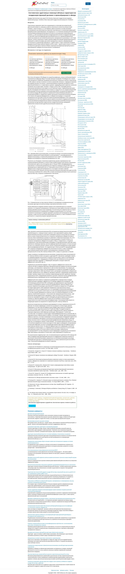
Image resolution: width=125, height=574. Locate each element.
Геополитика (81, 49)
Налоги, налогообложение (85, 132)
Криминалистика (83, 90)
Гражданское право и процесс (86, 52)
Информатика (82, 69)
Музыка (81, 128)
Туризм (80, 194)
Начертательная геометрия (84, 136)
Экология (81, 221)
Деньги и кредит (82, 56)
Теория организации (83, 183)
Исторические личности (84, 73)
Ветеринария (81, 39)
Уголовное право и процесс (85, 196)
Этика (80, 232)
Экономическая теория (84, 230)
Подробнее (32, 405)
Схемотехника (82, 177)
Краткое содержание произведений (87, 88)
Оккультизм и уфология (84, 139)
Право (81, 147)
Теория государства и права (85, 181)
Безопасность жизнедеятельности (87, 24)
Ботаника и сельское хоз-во (85, 34)
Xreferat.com (31, 8)
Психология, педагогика (84, 157)
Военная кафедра (83, 41)
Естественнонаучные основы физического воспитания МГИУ (42, 450)
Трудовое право (82, 192)
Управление (81, 198)
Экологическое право (83, 219)
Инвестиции (82, 66)
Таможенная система (84, 179)
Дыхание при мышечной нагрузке (36, 413)
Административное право (85, 13)
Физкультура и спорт (84, 204)
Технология (81, 187)
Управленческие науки (84, 200)
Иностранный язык (83, 68)
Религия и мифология (84, 162)
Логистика (81, 107)
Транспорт (81, 191)
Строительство (83, 175)
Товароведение (82, 189)
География (81, 43)
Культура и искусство (84, 98)
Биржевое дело (82, 32)
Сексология (81, 166)
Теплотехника (82, 185)
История (81, 75)
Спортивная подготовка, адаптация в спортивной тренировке (43, 426)
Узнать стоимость (66, 72)
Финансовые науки (83, 208)
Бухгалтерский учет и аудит (85, 35)
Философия (82, 206)
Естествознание (83, 58)
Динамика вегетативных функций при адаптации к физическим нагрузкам (45, 532)
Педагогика (82, 143)
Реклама (81, 160)
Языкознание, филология (85, 237)
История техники (83, 77)
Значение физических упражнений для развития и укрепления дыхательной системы (48, 554)
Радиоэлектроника (83, 158)
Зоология (81, 62)
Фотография (81, 211)
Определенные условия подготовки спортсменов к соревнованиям (44, 538)
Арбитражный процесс (84, 15)
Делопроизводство (83, 54)
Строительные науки (83, 174)
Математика (82, 111)
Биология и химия (83, 30)
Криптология (81, 94)
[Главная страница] (40, 3)
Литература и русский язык (85, 104)
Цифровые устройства (84, 217)
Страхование (82, 172)
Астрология (81, 18)
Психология (82, 155)
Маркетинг (81, 109)
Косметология (82, 85)
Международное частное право (86, 119)
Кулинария (81, 96)
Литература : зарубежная (85, 102)
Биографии (82, 26)
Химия (81, 213)
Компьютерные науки (83, 83)
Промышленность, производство (87, 153)
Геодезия (81, 45)
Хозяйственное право (83, 215)
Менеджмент (82, 122)
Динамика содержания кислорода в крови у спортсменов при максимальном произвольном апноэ (51, 498)
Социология (82, 168)
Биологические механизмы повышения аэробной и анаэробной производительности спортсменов (51, 464)
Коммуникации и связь (84, 81)
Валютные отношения (84, 37)
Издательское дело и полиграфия (86, 64)
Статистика (81, 170)
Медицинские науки (83, 115)
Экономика (82, 223)
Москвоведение (82, 126)
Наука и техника (83, 134)
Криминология (82, 92)
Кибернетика (81, 79)
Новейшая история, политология (86, 138)
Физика (81, 202)
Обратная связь (55, 570)
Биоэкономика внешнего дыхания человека (38, 421)
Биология (81, 28)
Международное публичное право (86, 117)
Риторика (81, 164)
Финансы (81, 209)
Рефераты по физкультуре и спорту (43, 8)
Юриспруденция (83, 234)
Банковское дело (83, 22)
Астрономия (82, 20)
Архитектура (82, 16)
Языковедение (82, 235)
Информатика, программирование (87, 71)
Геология (81, 47)
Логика (80, 105)
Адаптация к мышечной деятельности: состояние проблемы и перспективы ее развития (49, 434)
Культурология (82, 100)
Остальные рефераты (84, 141)
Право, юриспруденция (84, 149)
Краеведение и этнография (85, 86)
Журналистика (82, 60)
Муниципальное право (84, 130)
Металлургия (82, 124)
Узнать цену (32, 227)
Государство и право (84, 51)
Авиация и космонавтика (84, 11)
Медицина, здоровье (84, 113)
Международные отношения (85, 121)
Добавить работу (64, 570)
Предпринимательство (84, 151)
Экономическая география (85, 228)
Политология (82, 145)
